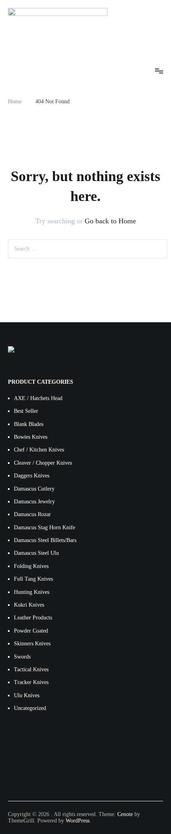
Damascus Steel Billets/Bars (45, 540)
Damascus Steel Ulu (36, 553)
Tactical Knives (31, 669)
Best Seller (26, 411)
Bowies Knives (30, 437)
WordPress (77, 821)
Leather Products (33, 618)
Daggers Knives (31, 476)
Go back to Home (110, 221)
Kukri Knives (29, 605)
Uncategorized (30, 708)
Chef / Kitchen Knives (39, 450)
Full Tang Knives (33, 579)
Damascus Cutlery (34, 489)
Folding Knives (31, 566)
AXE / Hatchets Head (38, 398)
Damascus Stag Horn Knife (44, 527)
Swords (22, 657)
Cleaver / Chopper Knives (43, 463)
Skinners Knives (32, 644)
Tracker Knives (31, 682)
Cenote (125, 814)
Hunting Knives (31, 592)
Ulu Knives (26, 695)
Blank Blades (28, 424)
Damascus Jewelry (34, 502)
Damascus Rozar (32, 514)
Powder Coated (31, 631)
